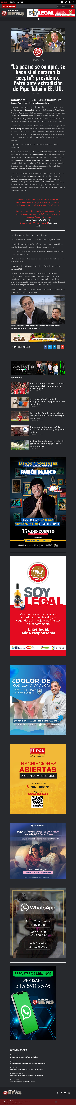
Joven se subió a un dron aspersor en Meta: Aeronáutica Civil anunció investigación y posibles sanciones (47, 429)
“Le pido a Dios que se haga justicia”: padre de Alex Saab (24, 1057)
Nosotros (4, 2)
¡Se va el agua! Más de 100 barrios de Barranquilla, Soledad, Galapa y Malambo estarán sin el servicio (47, 401)
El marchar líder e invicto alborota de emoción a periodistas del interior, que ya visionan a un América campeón (47, 386)
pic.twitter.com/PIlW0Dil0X (38, 220)
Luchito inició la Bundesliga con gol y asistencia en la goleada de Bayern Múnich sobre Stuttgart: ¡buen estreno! (47, 415)
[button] (38, 19)
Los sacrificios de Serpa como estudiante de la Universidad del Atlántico (27, 1063)
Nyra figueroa (14, 1055)
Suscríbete (20, 2)
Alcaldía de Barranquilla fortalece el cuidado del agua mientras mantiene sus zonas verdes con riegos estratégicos (47, 444)
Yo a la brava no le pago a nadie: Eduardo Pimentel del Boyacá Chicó (26, 1069)
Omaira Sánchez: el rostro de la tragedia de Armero (22, 1082)
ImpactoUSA (46, 94)
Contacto (12, 2)
